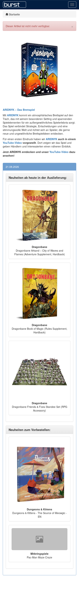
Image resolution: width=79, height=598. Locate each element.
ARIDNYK (51, 139)
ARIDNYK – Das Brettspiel (19, 109)
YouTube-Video (12, 143)
